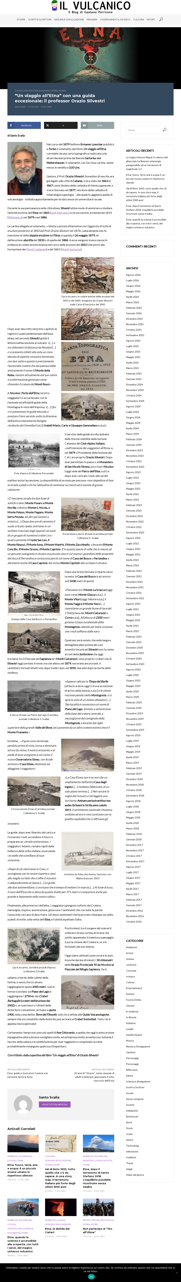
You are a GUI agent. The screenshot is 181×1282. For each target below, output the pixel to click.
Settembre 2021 (135, 598)
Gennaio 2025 (134, 378)
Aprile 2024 (132, 428)
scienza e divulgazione (58, 1160)
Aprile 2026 (132, 296)
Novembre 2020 (135, 653)
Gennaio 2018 (134, 839)
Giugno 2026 (133, 285)
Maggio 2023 (133, 488)
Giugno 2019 (133, 746)
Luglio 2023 (132, 477)
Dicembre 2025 (134, 318)
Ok (91, 1276)
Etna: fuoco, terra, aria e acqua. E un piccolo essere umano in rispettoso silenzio (22, 1170)
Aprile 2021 (132, 625)
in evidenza (25, 1156)
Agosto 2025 (133, 340)
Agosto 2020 (133, 669)
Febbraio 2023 (134, 505)
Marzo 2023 (132, 499)
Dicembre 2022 (134, 516)
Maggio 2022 (133, 554)
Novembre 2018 (135, 784)
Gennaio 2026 (134, 313)
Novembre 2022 (135, 521)
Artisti (86, 1220)
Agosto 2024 (133, 406)
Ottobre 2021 (134, 592)
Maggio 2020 (133, 685)
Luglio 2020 (132, 674)
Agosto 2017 (133, 866)
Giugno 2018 (133, 811)
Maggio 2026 (133, 291)
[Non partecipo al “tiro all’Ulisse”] (98, 1207)
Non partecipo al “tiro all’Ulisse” (97, 1230)
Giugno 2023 (133, 483)
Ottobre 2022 (134, 526)
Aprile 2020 (132, 691)
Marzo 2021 (132, 631)
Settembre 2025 (135, 335)
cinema (95, 1220)
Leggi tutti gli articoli (54, 1104)
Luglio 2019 (132, 740)
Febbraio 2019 (134, 768)
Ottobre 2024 (134, 395)
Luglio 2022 (132, 543)
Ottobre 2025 (134, 329)
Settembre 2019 (135, 729)
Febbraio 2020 (134, 702)
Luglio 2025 (132, 346)
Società (107, 1160)
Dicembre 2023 (134, 450)
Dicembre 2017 (134, 844)
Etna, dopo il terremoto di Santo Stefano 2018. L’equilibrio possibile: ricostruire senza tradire (97, 1178)
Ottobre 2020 (134, 658)
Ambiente (12, 1156)
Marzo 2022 (132, 565)
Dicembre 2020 (134, 647)
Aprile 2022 (132, 559)
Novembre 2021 (135, 587)
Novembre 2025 (135, 324)
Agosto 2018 (133, 801)
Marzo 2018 (132, 828)
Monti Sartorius (71, 249)
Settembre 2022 (135, 532)
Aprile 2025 (132, 362)
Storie (21, 19)
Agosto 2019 (133, 735)
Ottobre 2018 (134, 790)
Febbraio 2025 (134, 373)
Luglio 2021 (132, 609)
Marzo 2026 (132, 302)
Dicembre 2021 (134, 581)
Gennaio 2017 (134, 905)
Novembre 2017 (135, 850)
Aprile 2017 (132, 888)
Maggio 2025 (133, 357)
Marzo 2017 (132, 894)
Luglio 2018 (132, 806)
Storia (54, 90)
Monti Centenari (36, 249)
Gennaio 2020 (134, 707)
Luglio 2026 (132, 280)
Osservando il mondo (115, 19)
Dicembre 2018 (134, 779)
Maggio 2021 (133, 620)
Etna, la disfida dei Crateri (57, 1230)
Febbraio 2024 (134, 439)
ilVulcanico (15, 217)
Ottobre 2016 (134, 921)
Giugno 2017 (133, 877)
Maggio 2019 (133, 751)
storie (62, 90)
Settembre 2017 (135, 861)
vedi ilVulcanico (60, 212)
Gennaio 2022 (134, 576)
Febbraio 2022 (134, 570)
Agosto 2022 (133, 537)
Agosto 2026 (133, 274)
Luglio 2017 (132, 872)
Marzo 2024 (132, 433)
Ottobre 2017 (134, 855)
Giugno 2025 (133, 351)
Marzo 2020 (132, 696)
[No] (176, 1272)
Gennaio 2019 (134, 773)
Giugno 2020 (133, 680)
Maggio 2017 (133, 883)
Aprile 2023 (132, 494)
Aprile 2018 (132, 822)
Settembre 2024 (135, 400)
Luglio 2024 (132, 411)
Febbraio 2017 (134, 899)
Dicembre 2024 (134, 384)
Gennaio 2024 (134, 444)
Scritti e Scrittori (39, 19)
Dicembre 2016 (134, 910)
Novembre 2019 (135, 718)
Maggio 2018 (133, 817)
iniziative (88, 1160)
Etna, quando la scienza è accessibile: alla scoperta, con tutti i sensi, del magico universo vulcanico (22, 1244)
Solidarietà (13, 1232)
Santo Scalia (20, 106)
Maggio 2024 (133, 422)
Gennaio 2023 (134, 510)
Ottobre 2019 (134, 724)
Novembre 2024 (135, 389)
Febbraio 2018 (134, 833)
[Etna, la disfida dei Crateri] (60, 1207)
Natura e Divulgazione (69, 19)
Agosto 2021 (133, 603)
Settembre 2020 (135, 663)
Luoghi (19, 90)
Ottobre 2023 (134, 461)
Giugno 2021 (133, 614)
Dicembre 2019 (134, 713)
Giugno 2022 (133, 548)
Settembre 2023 (135, 466)
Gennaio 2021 (134, 642)
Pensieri (92, 19)
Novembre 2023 (135, 455)
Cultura (138, 19)
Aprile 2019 (132, 757)
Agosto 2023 (133, 472)
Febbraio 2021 (134, 636)
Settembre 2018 (135, 795)
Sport (151, 19)
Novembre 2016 (135, 916)
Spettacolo (107, 1220)
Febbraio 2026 (134, 307)
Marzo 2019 (132, 762)
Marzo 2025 (132, 368)
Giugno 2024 (133, 417)
